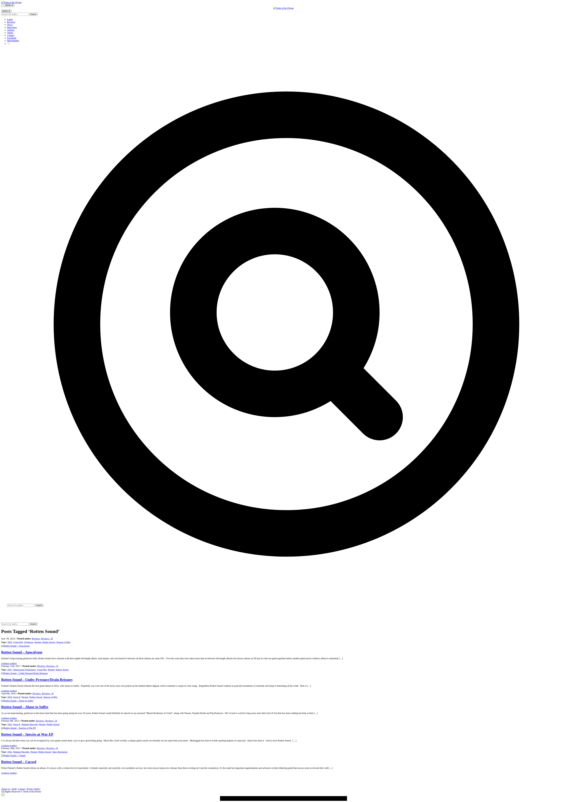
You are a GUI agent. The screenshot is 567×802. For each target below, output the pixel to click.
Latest (10, 19)
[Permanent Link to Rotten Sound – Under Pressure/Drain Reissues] (24, 673)
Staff (14, 789)
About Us (5, 789)
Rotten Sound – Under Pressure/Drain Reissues (36, 679)
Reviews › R (47, 638)
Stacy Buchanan (59, 752)
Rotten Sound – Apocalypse (21, 652)
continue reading (9, 663)
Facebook (11, 38)
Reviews (11, 22)
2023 (9, 642)
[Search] (2, 5)
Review (38, 642)
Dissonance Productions (24, 670)
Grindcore (28, 642)
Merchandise (13, 40)
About (10, 32)
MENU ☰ (9, 5)
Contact (10, 35)
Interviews (12, 27)
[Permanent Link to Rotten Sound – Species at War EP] (18, 728)
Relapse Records (30, 724)
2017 (9, 670)
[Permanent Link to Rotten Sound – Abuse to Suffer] (17, 700)
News (10, 24)
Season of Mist (63, 642)
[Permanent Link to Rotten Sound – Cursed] (13, 755)
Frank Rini (18, 642)
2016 (9, 697)
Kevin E (16, 697)
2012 (9, 724)
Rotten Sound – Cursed (18, 762)
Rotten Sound (48, 642)
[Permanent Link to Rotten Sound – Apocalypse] (15, 646)
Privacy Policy (33, 789)
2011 (9, 752)
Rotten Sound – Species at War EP (27, 734)
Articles (10, 30)
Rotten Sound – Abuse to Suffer (25, 707)
